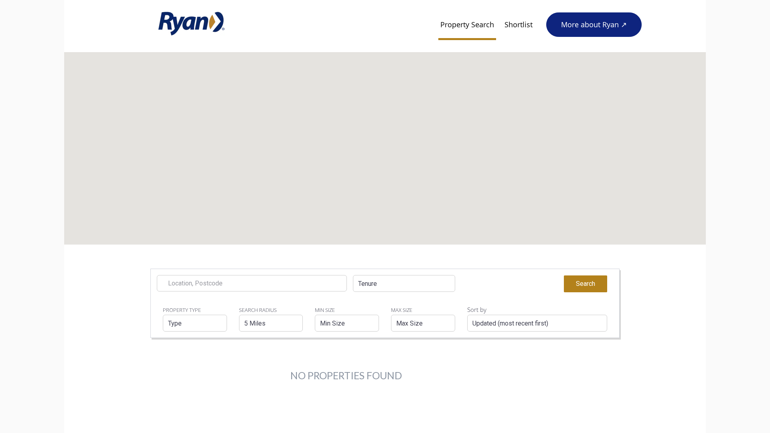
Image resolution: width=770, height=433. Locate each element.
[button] (404, 283)
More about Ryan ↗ (594, 24)
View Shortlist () (533, 283)
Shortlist (519, 24)
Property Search (467, 24)
